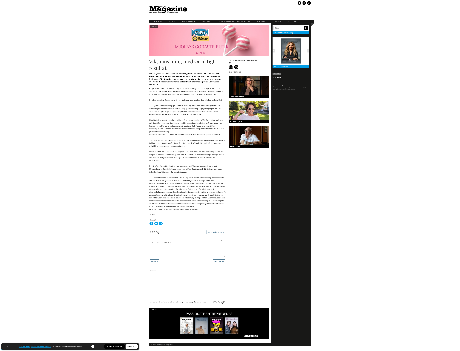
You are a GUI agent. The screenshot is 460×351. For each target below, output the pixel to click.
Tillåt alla (131, 347)
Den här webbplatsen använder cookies (35, 346)
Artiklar (172, 21)
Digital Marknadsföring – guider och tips (234, 21)
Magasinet (206, 21)
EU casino (277, 77)
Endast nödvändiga (115, 347)
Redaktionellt (187, 21)
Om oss (277, 21)
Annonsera (292, 21)
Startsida (158, 21)
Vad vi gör (261, 21)
